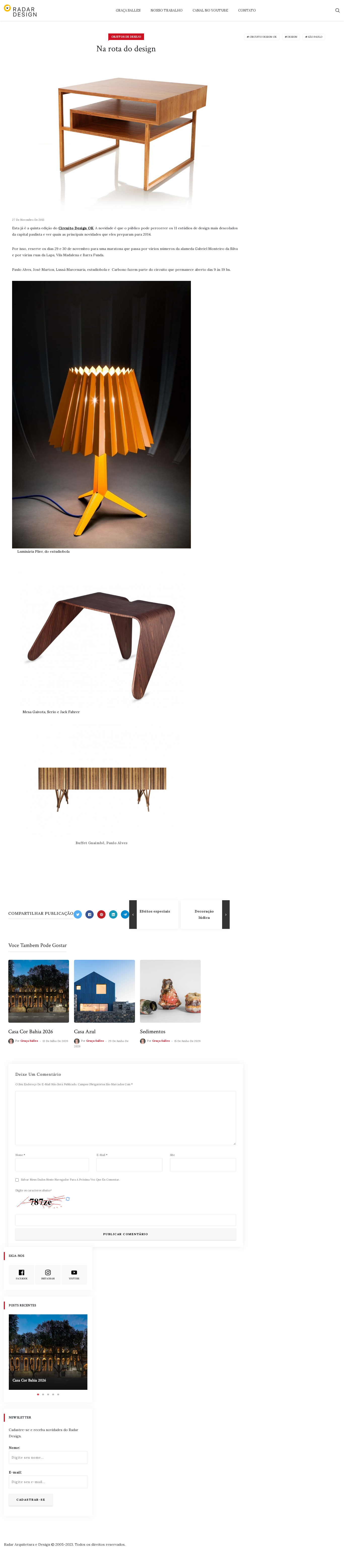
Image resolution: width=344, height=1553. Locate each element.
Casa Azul (84, 1031)
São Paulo (315, 36)
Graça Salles (128, 10)
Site (172, 1155)
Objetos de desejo (126, 36)
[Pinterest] (101, 914)
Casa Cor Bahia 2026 (30, 1031)
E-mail (102, 1155)
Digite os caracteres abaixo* (33, 1190)
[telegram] (125, 914)
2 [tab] (43, 1394)
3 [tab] (48, 1394)
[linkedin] (113, 914)
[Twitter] (78, 914)
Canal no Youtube (210, 10)
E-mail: (15, 1472)
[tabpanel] (48, 1352)
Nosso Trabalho (167, 10)
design (292, 36)
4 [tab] (53, 1394)
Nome (20, 1155)
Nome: (14, 1447)
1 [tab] (38, 1394)
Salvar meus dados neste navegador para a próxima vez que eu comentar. (70, 1179)
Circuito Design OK (75, 228)
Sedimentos (152, 1031)
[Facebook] (89, 914)
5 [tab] (58, 1394)
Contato (247, 10)
